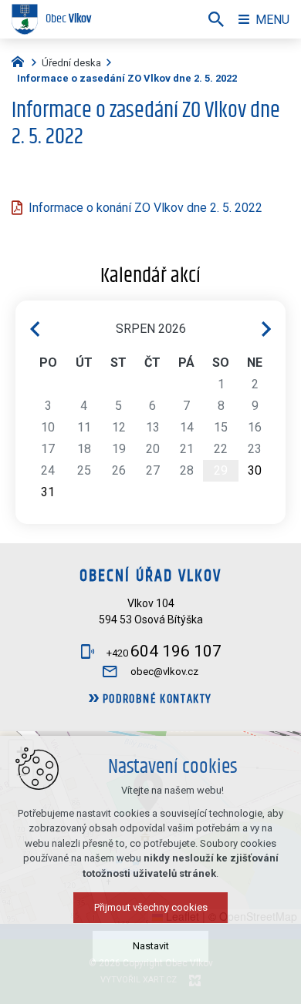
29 (221, 470)
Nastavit (151, 946)
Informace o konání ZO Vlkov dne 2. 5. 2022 (145, 207)
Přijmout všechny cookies (151, 907)
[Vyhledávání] (216, 19)
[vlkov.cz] (22, 60)
